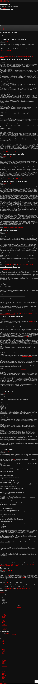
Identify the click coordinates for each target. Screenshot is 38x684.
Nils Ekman (26, 336)
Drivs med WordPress (3, 683)
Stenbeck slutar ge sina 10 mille (27, 356)
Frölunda (3, 649)
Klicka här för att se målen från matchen (6, 50)
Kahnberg (3, 658)
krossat (5, 535)
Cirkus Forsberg (23, 369)
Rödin (3, 669)
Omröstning (23, 588)
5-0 (9, 575)
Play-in (3, 601)
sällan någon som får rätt (32, 321)
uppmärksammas (13, 579)
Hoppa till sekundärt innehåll (4, 1)
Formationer (8, 313)
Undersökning (4, 629)
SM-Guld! (3, 597)
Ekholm (21, 313)
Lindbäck (3, 662)
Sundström (3, 678)
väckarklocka (31, 540)
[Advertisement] (19, 17)
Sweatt (11, 151)
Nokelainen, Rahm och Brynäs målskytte (14, 181)
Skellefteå (3, 673)
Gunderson (28, 56)
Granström (25, 56)
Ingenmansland (4, 602)
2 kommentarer (2, 233)
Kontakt (3, 28)
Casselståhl (32, 564)
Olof (2, 633)
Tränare (11, 565)
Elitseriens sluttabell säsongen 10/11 (12, 317)
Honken (20, 150)
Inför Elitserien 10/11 (7, 391)
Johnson (32, 56)
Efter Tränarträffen (6, 449)
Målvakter (13, 56)
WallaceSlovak (15, 151)
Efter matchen (6, 56)
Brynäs (5, 150)
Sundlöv (21, 178)
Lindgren (29, 150)
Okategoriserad (4, 625)
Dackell (3, 644)
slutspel (3, 627)
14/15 (16, 178)
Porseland (1, 151)
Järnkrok (3, 657)
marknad (3, 622)
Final (2, 598)
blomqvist (19, 56)
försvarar (11, 540)
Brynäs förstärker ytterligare (10, 267)
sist (5, 584)
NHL (3, 623)
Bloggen (5, 178)
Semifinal (3, 599)
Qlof (10, 41)
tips (23, 388)
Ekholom (20, 264)
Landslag (3, 620)
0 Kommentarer (2, 42)
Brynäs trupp (7, 633)
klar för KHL (7, 582)
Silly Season (12, 150)
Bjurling (25, 564)
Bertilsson (3, 640)
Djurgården (2, 565)
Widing (27, 264)
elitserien (17, 388)
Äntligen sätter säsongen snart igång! (12, 154)
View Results (19, 607)
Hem (3, 27)
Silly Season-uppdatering (8, 230)
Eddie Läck (3, 647)
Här (4, 532)
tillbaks (4, 436)
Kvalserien (3, 603)
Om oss (3, 29)
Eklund (17, 150)
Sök (0, 9)
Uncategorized (4, 628)
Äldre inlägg (2, 592)
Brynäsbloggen (5, 4)
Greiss (2, 652)
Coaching (3, 614)
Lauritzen (3, 661)
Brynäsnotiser (4, 568)
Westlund (19, 151)
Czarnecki (35, 564)
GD (14, 459)
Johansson (23, 150)
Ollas (32, 313)
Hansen (3, 653)
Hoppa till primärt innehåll (4, 0)
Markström (4, 666)
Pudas (4, 151)
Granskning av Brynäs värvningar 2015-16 (14, 59)
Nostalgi (3, 624)
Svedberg (5, 446)
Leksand (5, 565)
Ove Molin (3, 668)
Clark (22, 56)
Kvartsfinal (3, 600)
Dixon (17, 264)
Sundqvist (3, 677)
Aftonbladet (23, 577)
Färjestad (3, 650)
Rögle (3, 670)
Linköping (3, 663)
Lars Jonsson (4, 660)
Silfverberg (23, 264)
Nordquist (33, 150)
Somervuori (4, 675)
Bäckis (3, 611)
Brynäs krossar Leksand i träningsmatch (13, 39)
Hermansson (3, 654)
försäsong (9, 56)
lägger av (5, 558)
